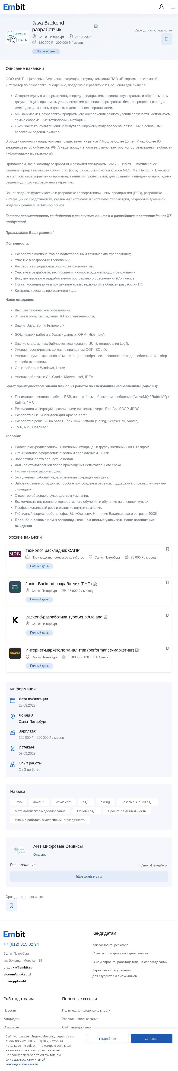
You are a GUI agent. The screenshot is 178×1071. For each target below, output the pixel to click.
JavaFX (38, 802)
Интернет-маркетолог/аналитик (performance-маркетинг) (79, 650)
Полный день (46, 51)
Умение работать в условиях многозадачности (50, 820)
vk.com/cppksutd (17, 974)
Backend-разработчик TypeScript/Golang (63, 617)
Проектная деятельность (127, 811)
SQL (86, 802)
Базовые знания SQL (137, 802)
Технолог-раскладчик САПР (52, 550)
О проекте (11, 1027)
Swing (105, 802)
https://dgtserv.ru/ (89, 876)
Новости (9, 1010)
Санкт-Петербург (51, 37)
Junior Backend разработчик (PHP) (58, 583)
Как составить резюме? (110, 945)
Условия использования (80, 1019)
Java (18, 802)
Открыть (39, 854)
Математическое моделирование (40, 811)
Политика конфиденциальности (86, 1010)
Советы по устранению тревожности (120, 953)
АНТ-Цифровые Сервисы (58, 846)
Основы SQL (86, 811)
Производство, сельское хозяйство (58, 557)
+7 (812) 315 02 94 (21, 944)
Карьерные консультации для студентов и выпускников (114, 973)
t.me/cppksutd (14, 981)
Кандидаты (11, 1019)
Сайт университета (76, 1027)
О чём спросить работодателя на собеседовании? (130, 962)
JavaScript (63, 802)
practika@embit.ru (17, 967)
